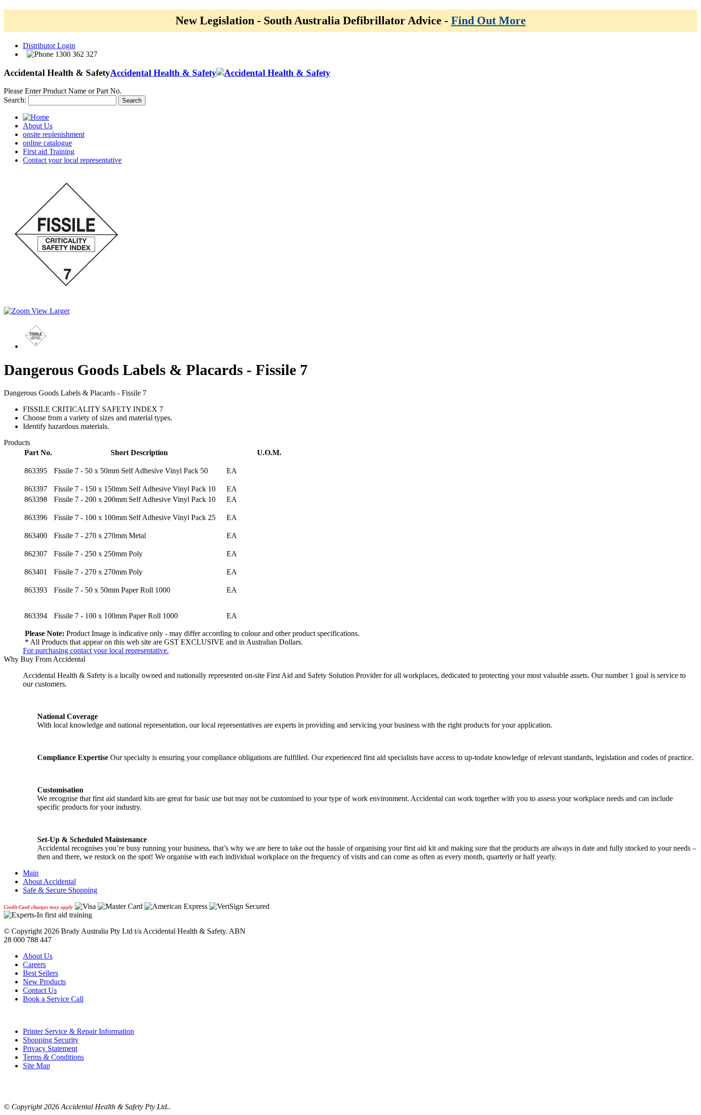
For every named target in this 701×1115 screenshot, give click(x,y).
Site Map (36, 1066)
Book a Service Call (53, 999)
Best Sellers (40, 973)
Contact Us (40, 990)
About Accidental (49, 881)
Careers (34, 964)
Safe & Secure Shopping (60, 890)
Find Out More (488, 20)
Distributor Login (49, 46)
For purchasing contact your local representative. (96, 650)
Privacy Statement (50, 1048)
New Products (44, 982)
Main (31, 873)
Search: (15, 100)
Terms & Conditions (53, 1057)
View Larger (50, 311)
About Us (37, 956)
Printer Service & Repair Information (78, 1031)
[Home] (36, 117)
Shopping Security (51, 1040)
